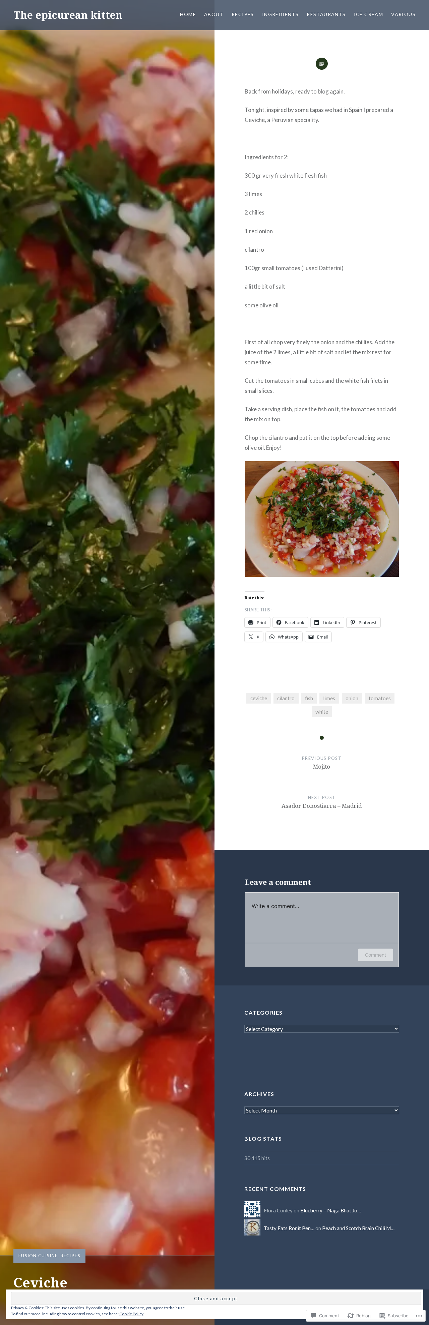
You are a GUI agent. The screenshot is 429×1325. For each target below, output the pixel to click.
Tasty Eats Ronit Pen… (289, 1228)
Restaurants (326, 14)
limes (329, 698)
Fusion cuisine (38, 1255)
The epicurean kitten (67, 15)
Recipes (243, 14)
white (321, 712)
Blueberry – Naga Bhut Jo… (330, 1210)
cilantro (286, 698)
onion (352, 698)
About (214, 14)
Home (188, 14)
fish (309, 698)
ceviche (258, 698)
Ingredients (280, 14)
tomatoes (380, 698)
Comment (375, 955)
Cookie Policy (131, 1313)
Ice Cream (368, 14)
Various (403, 14)
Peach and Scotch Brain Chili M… (358, 1228)
